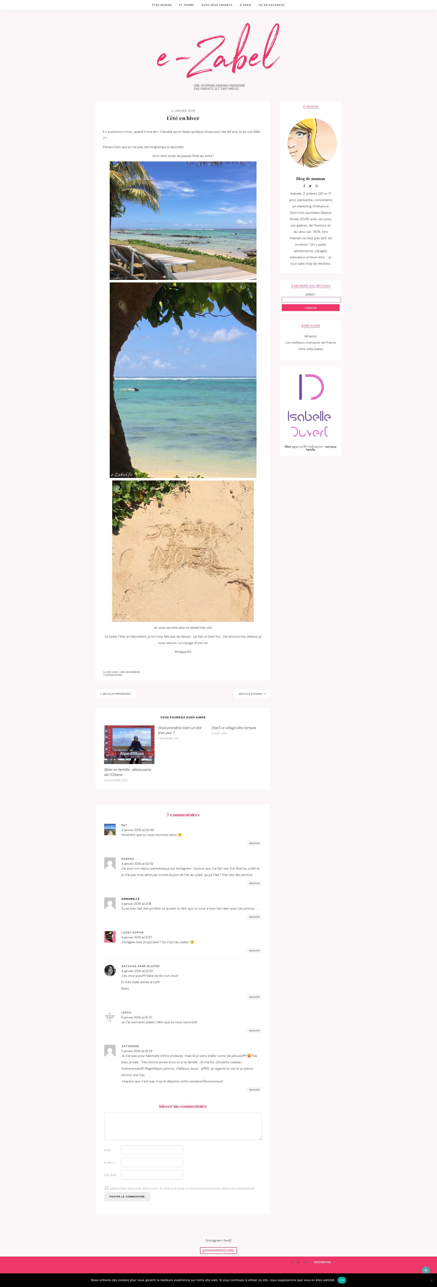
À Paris (245, 5)
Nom (108, 1150)
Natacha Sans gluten (140, 966)
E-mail (110, 1162)
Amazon (311, 336)
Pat (124, 825)
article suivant (251, 693)
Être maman (162, 5)
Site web (110, 1175)
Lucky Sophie (132, 932)
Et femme (186, 5)
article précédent (116, 693)
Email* (310, 295)
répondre (254, 843)
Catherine (130, 1046)
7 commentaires (112, 675)
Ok (342, 1280)
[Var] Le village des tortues (233, 727)
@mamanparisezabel (218, 1250)
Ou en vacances (272, 5)
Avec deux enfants (217, 5)
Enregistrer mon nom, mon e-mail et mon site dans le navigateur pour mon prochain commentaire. (182, 1188)
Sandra (127, 858)
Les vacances (130, 672)
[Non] (431, 1280)
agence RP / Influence (307, 447)
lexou (126, 1012)
